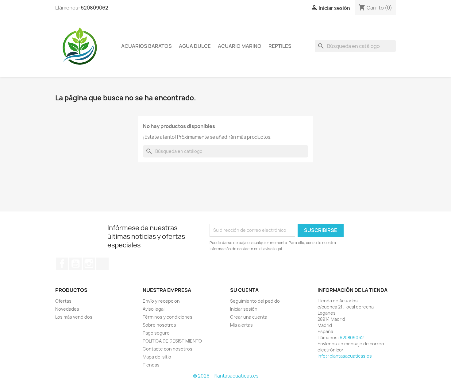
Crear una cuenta (248, 317)
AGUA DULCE (195, 46)
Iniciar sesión (243, 309)
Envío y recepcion (161, 301)
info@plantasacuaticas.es (345, 356)
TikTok (102, 264)
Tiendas (151, 365)
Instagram (89, 264)
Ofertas (63, 301)
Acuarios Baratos (146, 46)
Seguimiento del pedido (255, 301)
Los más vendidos (73, 317)
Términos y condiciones (167, 317)
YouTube (75, 264)
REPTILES (279, 46)
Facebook (62, 264)
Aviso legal (153, 309)
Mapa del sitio (157, 357)
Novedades (67, 309)
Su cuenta (244, 290)
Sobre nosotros (159, 325)
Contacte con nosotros (167, 349)
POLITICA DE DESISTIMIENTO (172, 341)
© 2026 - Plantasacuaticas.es (225, 376)
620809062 (94, 7)
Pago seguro (156, 333)
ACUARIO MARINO (239, 46)
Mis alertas (241, 325)
